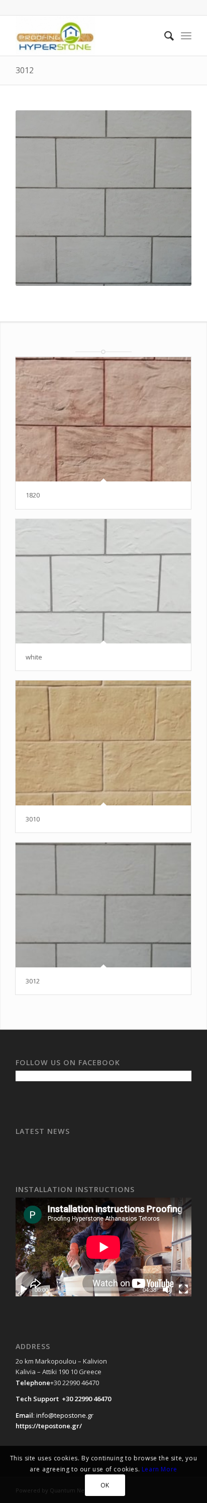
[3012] (103, 905)
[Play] (24, 1289)
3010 (33, 818)
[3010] (103, 743)
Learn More (159, 1469)
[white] (103, 581)
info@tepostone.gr (64, 1415)
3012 (25, 70)
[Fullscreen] (183, 1289)
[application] (103, 1247)
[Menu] (186, 36)
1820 (33, 494)
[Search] (164, 36)
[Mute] (167, 1289)
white (34, 656)
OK (105, 1485)
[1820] (103, 419)
